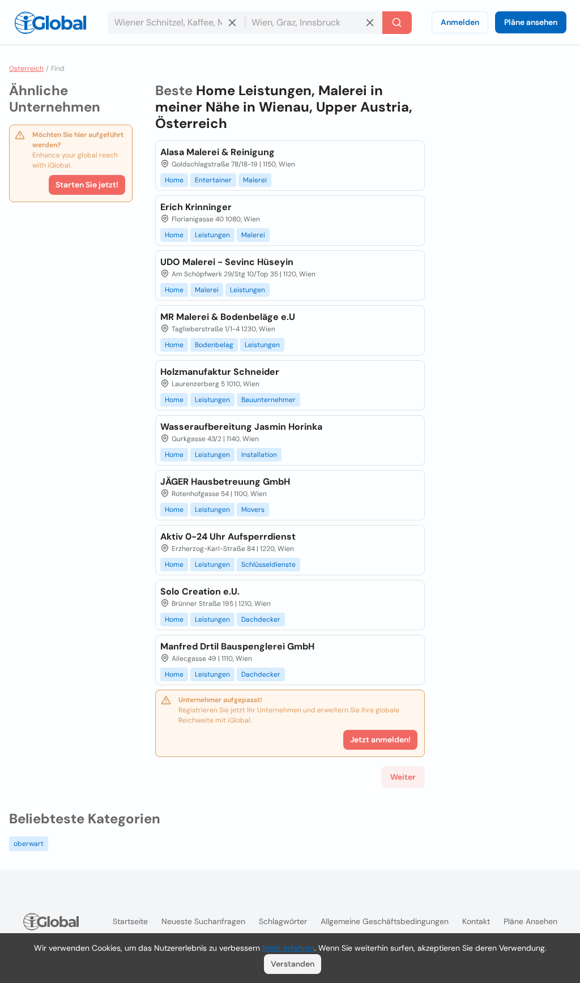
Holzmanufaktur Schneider (219, 372)
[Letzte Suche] (397, 22)
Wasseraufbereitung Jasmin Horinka (241, 427)
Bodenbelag (214, 344)
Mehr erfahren (288, 948)
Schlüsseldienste (268, 564)
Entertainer (213, 180)
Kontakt (476, 921)
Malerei (255, 180)
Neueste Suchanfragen (203, 921)
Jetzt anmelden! (380, 739)
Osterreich (26, 68)
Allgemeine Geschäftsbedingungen (385, 921)
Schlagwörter (283, 921)
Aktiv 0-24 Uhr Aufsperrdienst (228, 536)
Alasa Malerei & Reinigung (217, 152)
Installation (259, 454)
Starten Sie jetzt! (87, 184)
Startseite (130, 921)
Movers (253, 509)
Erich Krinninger (196, 207)
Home (174, 180)
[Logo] (50, 22)
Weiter (403, 777)
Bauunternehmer (268, 399)
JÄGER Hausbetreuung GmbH (225, 482)
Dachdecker (260, 619)
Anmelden (460, 22)
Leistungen (212, 235)
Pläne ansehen (530, 22)
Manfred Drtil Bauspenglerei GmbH (237, 646)
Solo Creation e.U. (200, 591)
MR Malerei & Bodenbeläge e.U (227, 317)
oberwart (29, 843)
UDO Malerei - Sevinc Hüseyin (226, 262)
